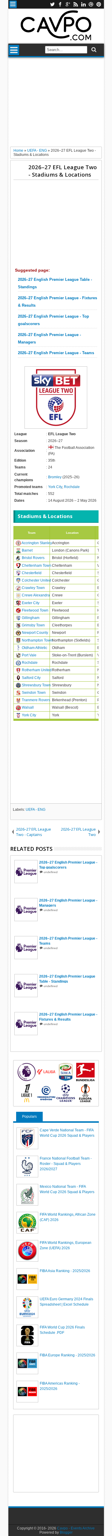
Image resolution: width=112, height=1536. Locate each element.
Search (93, 49)
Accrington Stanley (37, 543)
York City (55, 487)
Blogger (66, 1532)
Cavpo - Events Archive (76, 1528)
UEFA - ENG (35, 809)
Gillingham (30, 618)
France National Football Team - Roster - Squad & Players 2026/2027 (66, 1163)
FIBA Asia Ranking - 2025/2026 (65, 1271)
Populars (29, 1116)
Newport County (35, 633)
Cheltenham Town (36, 565)
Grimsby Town (33, 625)
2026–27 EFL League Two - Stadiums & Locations (62, 170)
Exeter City (30, 603)
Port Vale (29, 655)
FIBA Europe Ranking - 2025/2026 (67, 1355)
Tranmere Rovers (36, 700)
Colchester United (36, 580)
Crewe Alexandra (36, 595)
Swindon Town (34, 693)
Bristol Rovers (33, 558)
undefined (51, 872)
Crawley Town (33, 588)
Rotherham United (37, 670)
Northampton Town (37, 640)
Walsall (28, 707)
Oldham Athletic (34, 648)
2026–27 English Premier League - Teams (56, 353)
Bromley (55, 477)
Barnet (27, 550)
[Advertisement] (56, 104)
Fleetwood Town (35, 610)
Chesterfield (32, 573)
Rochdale (72, 487)
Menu (13, 4)
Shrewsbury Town (36, 685)
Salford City (31, 678)
